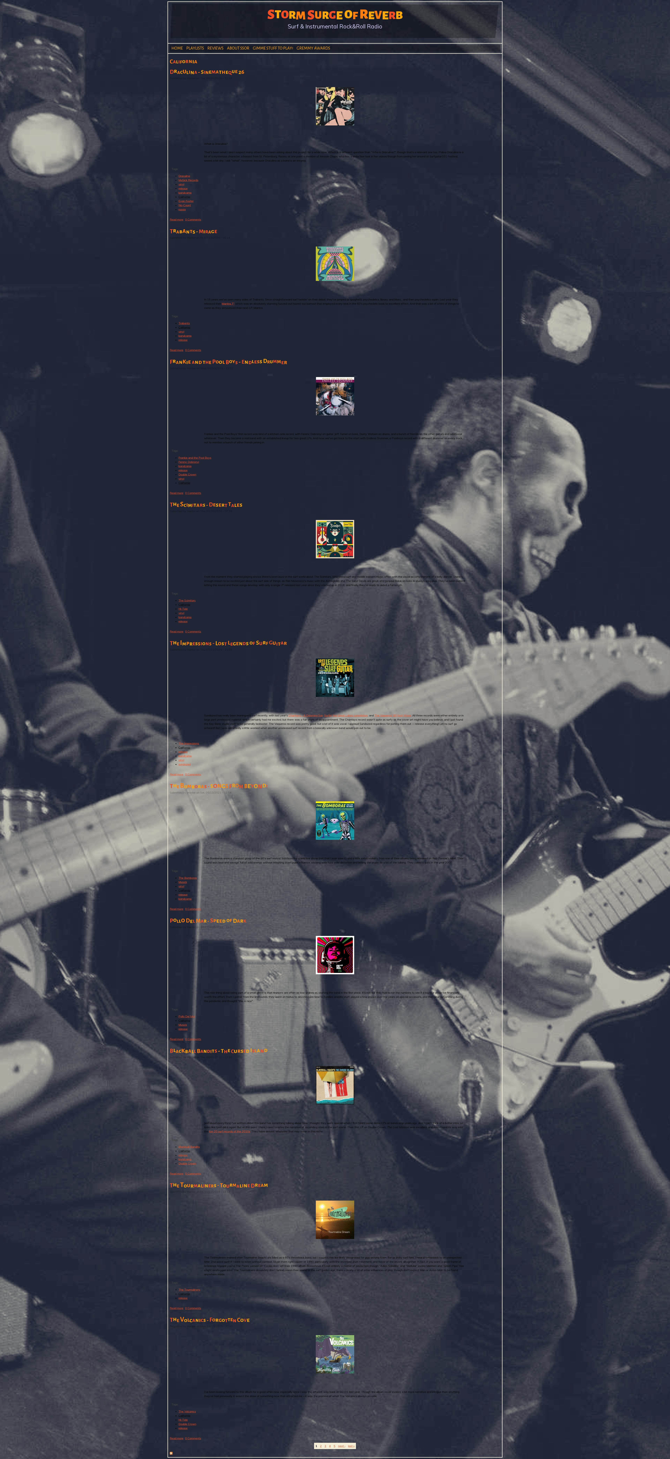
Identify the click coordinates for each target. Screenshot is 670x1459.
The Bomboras (187, 878)
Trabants (184, 323)
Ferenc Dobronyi (188, 462)
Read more (176, 219)
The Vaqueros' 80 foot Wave (392, 715)
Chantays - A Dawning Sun (305, 715)
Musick (182, 882)
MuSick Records (188, 180)
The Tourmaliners (189, 1289)
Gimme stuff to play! (273, 48)
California (184, 197)
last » (351, 1446)
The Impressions (188, 743)
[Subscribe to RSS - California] (171, 1453)
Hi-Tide (183, 609)
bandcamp (185, 192)
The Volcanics (187, 1411)
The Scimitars (187, 600)
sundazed (184, 764)
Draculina (184, 176)
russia (182, 209)
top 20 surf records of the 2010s (229, 1131)
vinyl (181, 184)
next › (341, 1446)
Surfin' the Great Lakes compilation (346, 715)
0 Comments (193, 219)
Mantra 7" (228, 303)
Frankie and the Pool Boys (194, 457)
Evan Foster (186, 201)
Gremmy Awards (313, 48)
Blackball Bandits (189, 1146)
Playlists (195, 48)
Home (177, 48)
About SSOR (238, 48)
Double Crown (187, 474)
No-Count (184, 205)
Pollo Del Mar (186, 1016)
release (183, 188)
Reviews (215, 48)
